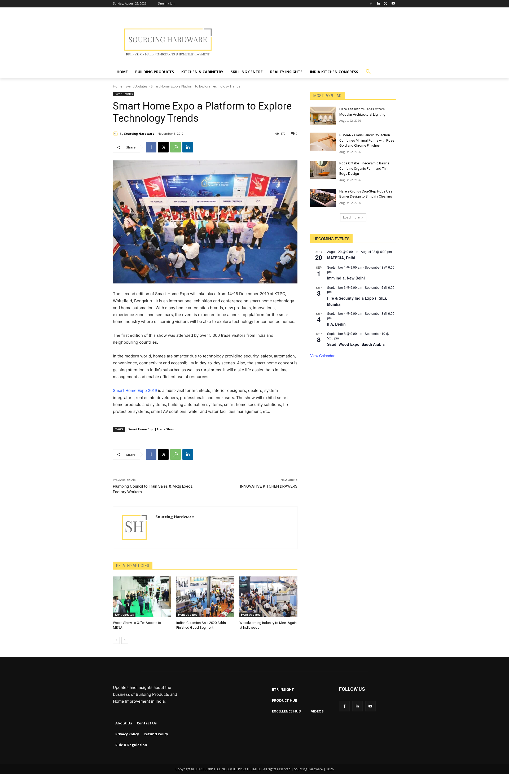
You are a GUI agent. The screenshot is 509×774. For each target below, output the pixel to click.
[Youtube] (393, 4)
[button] (368, 71)
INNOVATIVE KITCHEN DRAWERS (268, 486)
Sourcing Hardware (139, 133)
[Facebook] (371, 4)
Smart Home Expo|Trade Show (151, 429)
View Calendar (322, 355)
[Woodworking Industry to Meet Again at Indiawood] (268, 596)
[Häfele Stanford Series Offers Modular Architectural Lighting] (323, 116)
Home (117, 86)
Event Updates (136, 86)
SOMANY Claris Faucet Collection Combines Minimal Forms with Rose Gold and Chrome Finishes (366, 140)
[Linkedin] (378, 4)
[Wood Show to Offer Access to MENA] (142, 596)
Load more (351, 217)
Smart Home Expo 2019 (135, 390)
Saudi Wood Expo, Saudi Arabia (356, 344)
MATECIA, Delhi (341, 257)
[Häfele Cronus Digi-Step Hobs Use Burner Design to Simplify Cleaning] (323, 198)
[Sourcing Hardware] (116, 133)
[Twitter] (386, 4)
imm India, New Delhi (346, 278)
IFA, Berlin (336, 324)
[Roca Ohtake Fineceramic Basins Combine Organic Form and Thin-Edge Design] (323, 170)
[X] (163, 147)
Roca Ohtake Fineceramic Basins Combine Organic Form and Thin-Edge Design (364, 168)
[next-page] (124, 640)
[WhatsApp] (175, 147)
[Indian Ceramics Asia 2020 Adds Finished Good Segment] (205, 596)
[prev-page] (116, 640)
